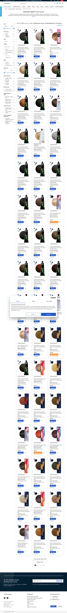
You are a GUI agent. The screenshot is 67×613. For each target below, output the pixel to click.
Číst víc (33, 16)
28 (43, 565)
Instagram (5, 598)
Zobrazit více (40, 562)
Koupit (21, 56)
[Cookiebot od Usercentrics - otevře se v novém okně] (51, 298)
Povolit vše (48, 314)
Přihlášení (53, 606)
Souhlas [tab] (17, 301)
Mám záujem (54, 222)
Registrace (60, 606)
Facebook (7, 598)
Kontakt (28, 602)
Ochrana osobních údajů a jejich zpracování (34, 598)
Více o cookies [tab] (49, 301)
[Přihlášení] (57, 3)
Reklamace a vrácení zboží (31, 606)
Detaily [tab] (33, 301)
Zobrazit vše (7, 57)
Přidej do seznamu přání (25, 56)
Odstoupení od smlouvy (31, 599)
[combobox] (60, 25)
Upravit (32, 314)
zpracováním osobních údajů (44, 584)
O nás (28, 605)
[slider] (4, 28)
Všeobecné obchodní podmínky (32, 596)
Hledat (46, 3)
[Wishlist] (54, 3)
